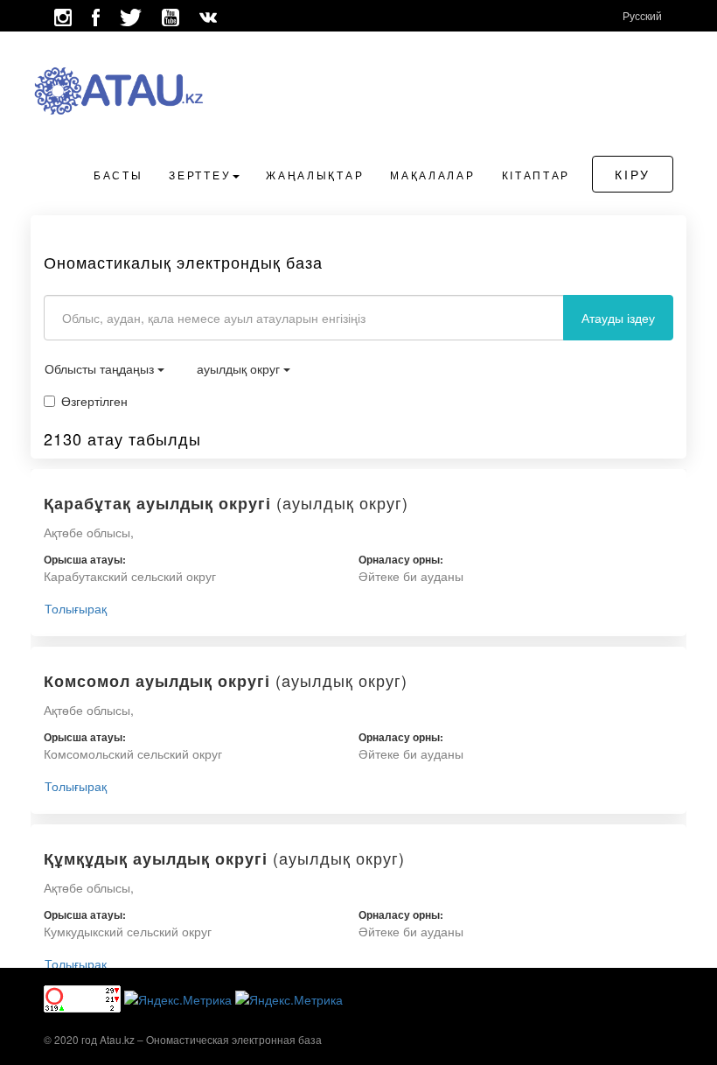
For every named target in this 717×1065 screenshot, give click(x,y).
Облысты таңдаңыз (101, 368)
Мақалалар (432, 174)
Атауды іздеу (618, 317)
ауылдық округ (240, 368)
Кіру (633, 174)
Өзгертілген (94, 401)
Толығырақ (76, 608)
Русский (642, 15)
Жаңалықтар (315, 174)
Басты (118, 174)
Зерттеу (200, 174)
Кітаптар (536, 174)
